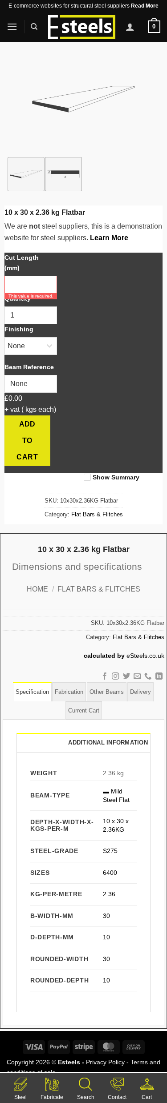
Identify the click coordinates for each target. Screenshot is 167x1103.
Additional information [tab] (108, 742)
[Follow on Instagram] (115, 676)
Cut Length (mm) (21, 262)
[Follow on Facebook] (104, 676)
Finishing (18, 329)
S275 (110, 850)
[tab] (32, 691)
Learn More (109, 238)
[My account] (130, 26)
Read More (145, 6)
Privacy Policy (105, 1062)
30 (106, 915)
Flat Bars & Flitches (97, 514)
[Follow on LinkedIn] (159, 676)
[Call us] (147, 676)
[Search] (34, 26)
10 (106, 937)
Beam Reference (29, 366)
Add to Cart (27, 440)
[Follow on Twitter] (126, 676)
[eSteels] (82, 27)
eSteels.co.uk (145, 655)
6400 (110, 872)
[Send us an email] (137, 676)
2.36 (109, 894)
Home (37, 589)
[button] (12, 26)
